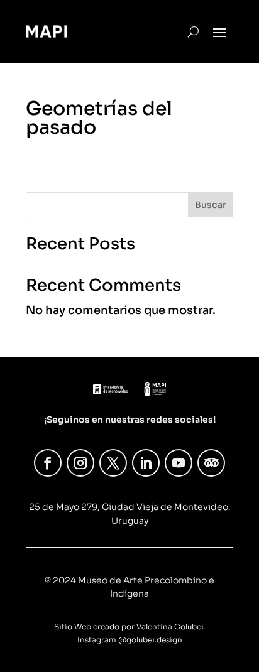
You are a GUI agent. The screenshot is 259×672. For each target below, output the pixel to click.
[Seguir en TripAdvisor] (211, 463)
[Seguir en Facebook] (48, 463)
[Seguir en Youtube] (178, 463)
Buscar (210, 204)
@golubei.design (150, 639)
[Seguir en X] (113, 463)
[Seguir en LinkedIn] (146, 463)
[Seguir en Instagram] (80, 463)
